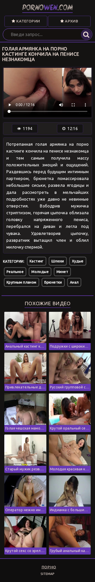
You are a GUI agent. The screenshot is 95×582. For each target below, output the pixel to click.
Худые (78, 261)
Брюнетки (53, 282)
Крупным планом (21, 282)
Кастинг (37, 261)
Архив (71, 21)
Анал (74, 282)
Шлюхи (57, 261)
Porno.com (47, 8)
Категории (27, 21)
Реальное (15, 272)
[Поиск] (86, 34)
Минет (62, 272)
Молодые (40, 272)
